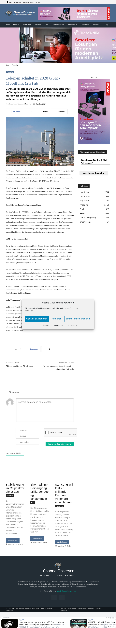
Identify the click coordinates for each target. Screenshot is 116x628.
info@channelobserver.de (66, 591)
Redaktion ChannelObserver (20, 104)
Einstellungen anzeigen (78, 318)
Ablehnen (57, 318)
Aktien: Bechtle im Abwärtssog (19, 366)
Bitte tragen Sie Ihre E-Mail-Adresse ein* (94, 161)
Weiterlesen (12, 540)
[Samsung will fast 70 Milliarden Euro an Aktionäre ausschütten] (64, 476)
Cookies (46, 325)
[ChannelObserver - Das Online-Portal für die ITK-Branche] (20, 13)
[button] (107, 24)
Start (7, 65)
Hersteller (10, 495)
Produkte (15, 65)
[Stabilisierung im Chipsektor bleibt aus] (15, 476)
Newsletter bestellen (94, 173)
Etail (32, 502)
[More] (56, 349)
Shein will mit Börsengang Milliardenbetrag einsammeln (39, 491)
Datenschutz (58, 325)
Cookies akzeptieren (36, 318)
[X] (108, 2)
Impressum (72, 325)
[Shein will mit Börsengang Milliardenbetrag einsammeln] (40, 476)
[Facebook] (104, 2)
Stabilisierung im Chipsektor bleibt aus (15, 488)
